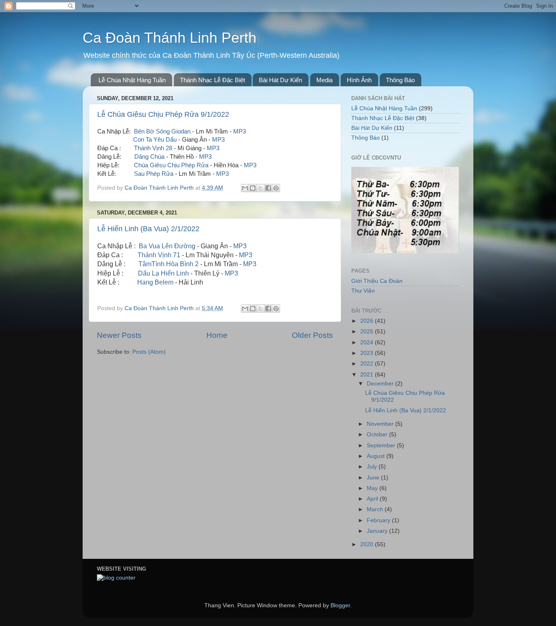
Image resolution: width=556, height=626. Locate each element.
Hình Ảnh (359, 80)
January (378, 531)
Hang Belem (155, 282)
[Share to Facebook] (268, 188)
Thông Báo (400, 80)
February (379, 520)
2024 (367, 342)
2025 (367, 331)
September (382, 445)
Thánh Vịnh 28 (153, 148)
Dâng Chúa (149, 156)
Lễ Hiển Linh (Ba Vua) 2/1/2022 (148, 229)
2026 (367, 321)
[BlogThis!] (253, 188)
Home (217, 335)
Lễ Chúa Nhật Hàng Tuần (132, 80)
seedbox (100, 587)
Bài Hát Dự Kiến (280, 80)
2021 (367, 375)
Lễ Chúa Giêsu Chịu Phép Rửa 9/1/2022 (163, 114)
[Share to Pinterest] (276, 188)
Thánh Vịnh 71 (159, 255)
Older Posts (312, 335)
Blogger (340, 605)
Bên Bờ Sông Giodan (162, 131)
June (374, 478)
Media (324, 80)
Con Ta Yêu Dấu (155, 139)
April (373, 499)
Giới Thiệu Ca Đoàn (377, 281)
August (376, 456)
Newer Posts (119, 335)
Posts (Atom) (149, 352)
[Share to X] (260, 188)
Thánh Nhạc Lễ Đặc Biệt (212, 80)
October (378, 434)
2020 (367, 544)
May (373, 488)
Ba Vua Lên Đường (167, 246)
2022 (367, 364)
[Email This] (245, 188)
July (373, 467)
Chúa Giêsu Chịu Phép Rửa (171, 165)
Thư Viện (363, 291)
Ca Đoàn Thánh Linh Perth (169, 37)
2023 (367, 353)
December (381, 384)
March (376, 509)
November (381, 424)
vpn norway (111, 587)
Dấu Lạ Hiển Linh (163, 273)
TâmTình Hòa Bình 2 (168, 263)
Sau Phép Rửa (153, 174)
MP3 (239, 131)
